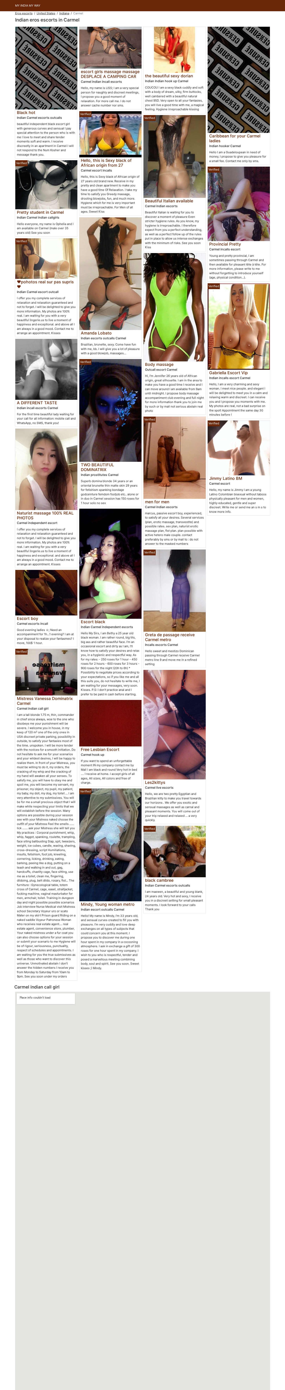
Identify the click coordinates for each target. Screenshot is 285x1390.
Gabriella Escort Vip (228, 372)
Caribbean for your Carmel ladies (234, 138)
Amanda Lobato (96, 333)
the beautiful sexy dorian (169, 75)
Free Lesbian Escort (100, 749)
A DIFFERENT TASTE (37, 402)
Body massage (159, 364)
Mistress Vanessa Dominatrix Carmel (45, 701)
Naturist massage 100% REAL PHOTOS (45, 515)
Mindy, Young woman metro (108, 904)
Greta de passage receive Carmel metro (170, 637)
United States (46, 13)
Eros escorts (24, 13)
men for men (157, 501)
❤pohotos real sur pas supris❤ (45, 284)
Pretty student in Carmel (40, 212)
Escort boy (27, 618)
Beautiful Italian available (169, 200)
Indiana (64, 13)
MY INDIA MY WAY (27, 5)
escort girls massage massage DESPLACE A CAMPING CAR (110, 74)
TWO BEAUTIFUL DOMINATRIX (97, 467)
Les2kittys (155, 782)
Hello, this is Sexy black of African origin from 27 (106, 163)
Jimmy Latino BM (225, 478)
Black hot (26, 112)
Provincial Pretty (225, 244)
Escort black (93, 621)
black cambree (159, 880)
